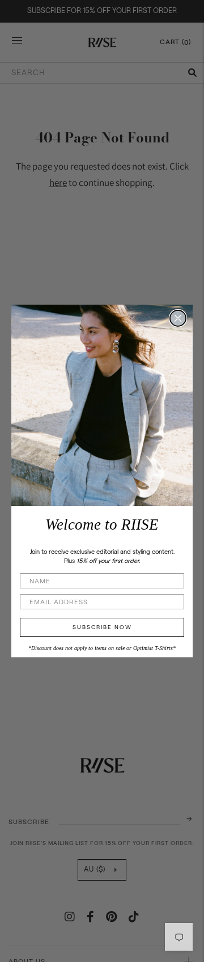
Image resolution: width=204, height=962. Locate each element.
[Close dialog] (178, 318)
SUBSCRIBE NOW (102, 627)
